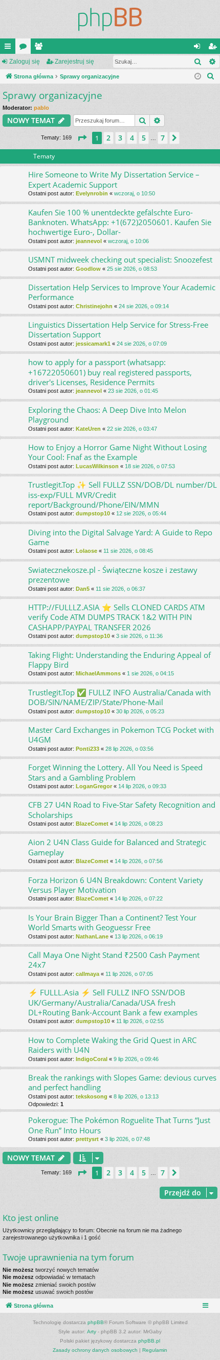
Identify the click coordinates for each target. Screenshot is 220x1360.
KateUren (88, 429)
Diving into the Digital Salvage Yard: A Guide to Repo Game (120, 537)
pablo (41, 108)
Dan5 (83, 589)
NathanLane (92, 936)
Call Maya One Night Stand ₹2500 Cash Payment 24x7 (114, 960)
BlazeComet (92, 824)
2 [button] (108, 138)
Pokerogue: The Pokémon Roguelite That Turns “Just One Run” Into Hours (119, 1125)
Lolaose (86, 551)
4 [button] (132, 138)
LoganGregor (94, 786)
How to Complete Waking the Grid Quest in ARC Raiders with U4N (112, 1045)
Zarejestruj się (74, 61)
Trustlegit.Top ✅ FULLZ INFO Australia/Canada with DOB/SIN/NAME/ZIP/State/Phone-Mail (119, 697)
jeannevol (89, 241)
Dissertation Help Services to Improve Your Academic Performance (121, 292)
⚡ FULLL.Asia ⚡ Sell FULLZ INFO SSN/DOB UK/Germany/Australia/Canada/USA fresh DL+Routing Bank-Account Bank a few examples (112, 1002)
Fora (25, 48)
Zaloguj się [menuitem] (199, 48)
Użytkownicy (40, 48)
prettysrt (87, 1139)
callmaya (87, 974)
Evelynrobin (92, 193)
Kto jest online (31, 1218)
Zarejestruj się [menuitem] (214, 48)
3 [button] (120, 138)
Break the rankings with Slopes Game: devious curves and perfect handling (122, 1082)
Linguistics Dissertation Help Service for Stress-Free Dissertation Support (118, 329)
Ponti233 (87, 749)
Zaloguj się (24, 61)
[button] (82, 138)
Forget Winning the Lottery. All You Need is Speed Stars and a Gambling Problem (115, 772)
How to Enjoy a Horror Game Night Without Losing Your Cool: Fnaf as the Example (117, 452)
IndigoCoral (91, 1059)
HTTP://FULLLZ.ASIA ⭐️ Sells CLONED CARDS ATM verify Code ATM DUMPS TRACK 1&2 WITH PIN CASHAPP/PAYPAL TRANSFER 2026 (116, 617)
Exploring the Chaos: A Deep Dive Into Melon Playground (107, 415)
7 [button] (163, 138)
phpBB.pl (149, 1341)
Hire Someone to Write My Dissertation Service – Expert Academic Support (114, 179)
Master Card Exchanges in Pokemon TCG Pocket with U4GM (121, 735)
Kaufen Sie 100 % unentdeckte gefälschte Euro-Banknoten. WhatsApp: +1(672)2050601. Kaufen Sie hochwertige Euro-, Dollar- (119, 222)
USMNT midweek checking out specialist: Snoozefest (120, 259)
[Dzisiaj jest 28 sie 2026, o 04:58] (197, 77)
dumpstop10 (93, 513)
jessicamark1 (93, 344)
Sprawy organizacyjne (52, 95)
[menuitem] (210, 76)
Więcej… (9, 48)
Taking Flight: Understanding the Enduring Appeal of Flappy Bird (119, 660)
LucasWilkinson (97, 466)
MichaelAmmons (98, 673)
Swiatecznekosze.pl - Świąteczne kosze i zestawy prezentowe (112, 575)
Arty (91, 1331)
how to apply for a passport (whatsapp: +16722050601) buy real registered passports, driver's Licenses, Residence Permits (110, 372)
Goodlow (88, 269)
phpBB (95, 1322)
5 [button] (144, 138)
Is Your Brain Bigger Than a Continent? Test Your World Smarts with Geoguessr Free (112, 922)
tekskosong (91, 1096)
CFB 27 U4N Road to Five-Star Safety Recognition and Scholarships (121, 809)
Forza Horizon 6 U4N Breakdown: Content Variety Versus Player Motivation (115, 885)
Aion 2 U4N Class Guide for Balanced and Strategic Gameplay (117, 847)
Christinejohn (94, 306)
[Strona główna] (110, 19)
